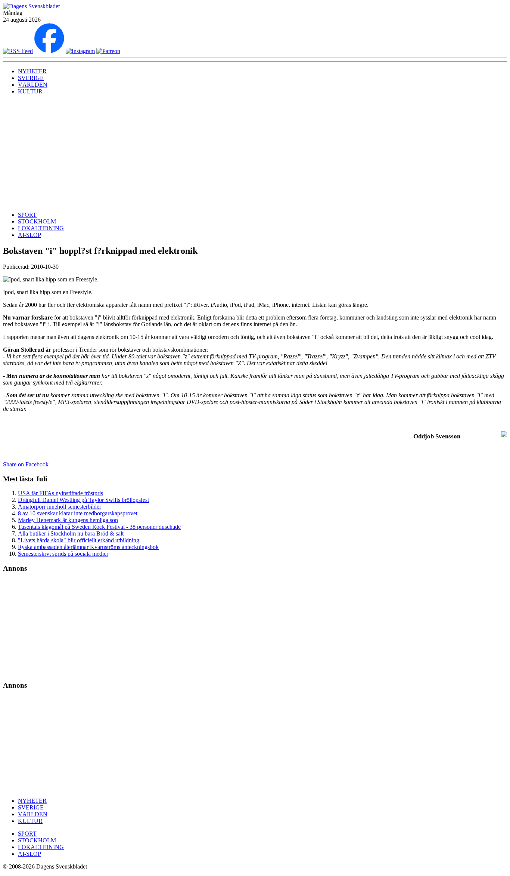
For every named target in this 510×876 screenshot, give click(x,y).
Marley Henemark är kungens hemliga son (68, 520)
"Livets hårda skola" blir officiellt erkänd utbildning (78, 540)
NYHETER (32, 71)
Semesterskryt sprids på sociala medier (63, 553)
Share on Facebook (26, 464)
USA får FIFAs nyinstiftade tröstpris (60, 493)
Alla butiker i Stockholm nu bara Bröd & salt (71, 533)
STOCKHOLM (37, 221)
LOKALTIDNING (41, 228)
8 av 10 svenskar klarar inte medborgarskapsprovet (77, 513)
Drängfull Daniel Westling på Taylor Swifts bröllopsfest (83, 500)
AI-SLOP (29, 235)
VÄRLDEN (32, 84)
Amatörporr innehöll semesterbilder (59, 506)
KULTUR (30, 91)
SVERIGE (31, 78)
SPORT (27, 215)
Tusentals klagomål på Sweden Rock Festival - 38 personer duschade (99, 527)
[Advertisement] (255, 153)
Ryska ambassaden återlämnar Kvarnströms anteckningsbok (88, 547)
